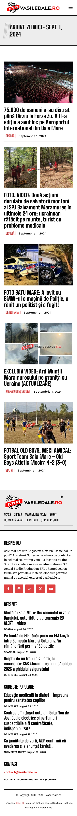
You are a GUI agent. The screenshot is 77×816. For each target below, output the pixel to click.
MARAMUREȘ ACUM (18, 391)
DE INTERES (12, 312)
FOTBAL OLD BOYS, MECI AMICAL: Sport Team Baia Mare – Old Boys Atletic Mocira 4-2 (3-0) (37, 456)
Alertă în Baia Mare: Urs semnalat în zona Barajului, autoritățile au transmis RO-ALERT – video (37, 618)
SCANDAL (10, 652)
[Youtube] (51, 588)
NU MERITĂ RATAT (15, 752)
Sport (9, 470)
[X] (40, 588)
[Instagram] (19, 588)
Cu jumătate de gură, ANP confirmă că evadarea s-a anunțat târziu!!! (35, 743)
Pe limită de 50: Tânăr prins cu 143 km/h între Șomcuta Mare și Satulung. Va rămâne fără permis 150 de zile (36, 641)
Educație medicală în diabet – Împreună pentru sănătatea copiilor (36, 697)
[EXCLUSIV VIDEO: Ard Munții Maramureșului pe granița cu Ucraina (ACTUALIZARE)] (38, 343)
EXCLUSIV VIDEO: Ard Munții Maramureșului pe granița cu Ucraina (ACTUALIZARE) (35, 377)
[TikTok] (29, 588)
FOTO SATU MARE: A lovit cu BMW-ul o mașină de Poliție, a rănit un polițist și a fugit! (36, 298)
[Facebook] (8, 588)
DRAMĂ (10, 136)
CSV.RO (20, 803)
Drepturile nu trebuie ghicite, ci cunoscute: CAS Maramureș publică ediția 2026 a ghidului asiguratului (38, 664)
